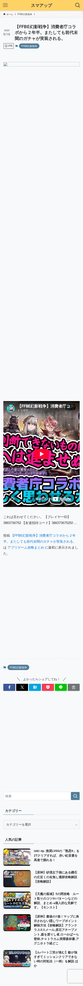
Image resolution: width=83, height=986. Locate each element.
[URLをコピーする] (74, 687)
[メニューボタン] (5, 5)
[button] (9, 687)
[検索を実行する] (75, 796)
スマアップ (41, 5)
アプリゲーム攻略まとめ (26, 547)
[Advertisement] (41, 611)
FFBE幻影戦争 (29, 46)
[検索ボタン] (77, 5)
